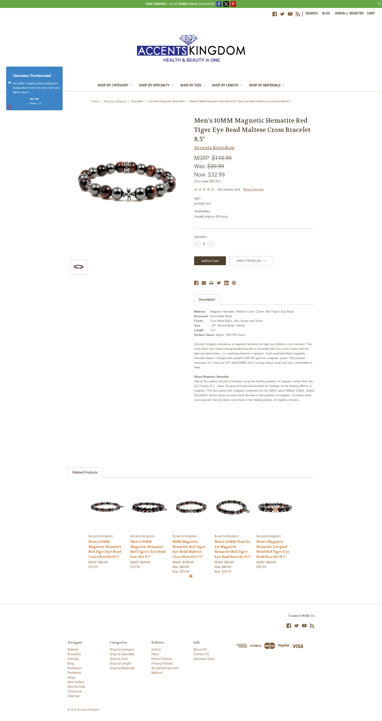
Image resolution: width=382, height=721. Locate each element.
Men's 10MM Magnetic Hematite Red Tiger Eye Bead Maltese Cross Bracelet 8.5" (240, 101)
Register (357, 13)
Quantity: (200, 237)
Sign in (340, 13)
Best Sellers (76, 682)
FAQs (155, 654)
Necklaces (75, 668)
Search (311, 13)
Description (207, 300)
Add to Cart (107, 510)
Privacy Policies (162, 663)
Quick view (107, 503)
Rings (71, 677)
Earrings (73, 659)
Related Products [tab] (85, 472)
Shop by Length (225, 85)
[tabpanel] (107, 526)
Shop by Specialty (154, 85)
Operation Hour (204, 659)
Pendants (74, 673)
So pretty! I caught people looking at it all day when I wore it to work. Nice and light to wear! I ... (36, 88)
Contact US (201, 654)
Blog (71, 663)
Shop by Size (191, 85)
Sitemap (74, 696)
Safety (156, 649)
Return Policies (161, 659)
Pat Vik (34, 99)
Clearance (75, 691)
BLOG (326, 13)
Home (95, 101)
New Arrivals (76, 686)
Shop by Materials (265, 85)
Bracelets (137, 101)
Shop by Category (113, 85)
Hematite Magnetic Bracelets (166, 101)
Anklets (73, 649)
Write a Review (253, 189)
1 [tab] (191, 576)
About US (200, 649)
